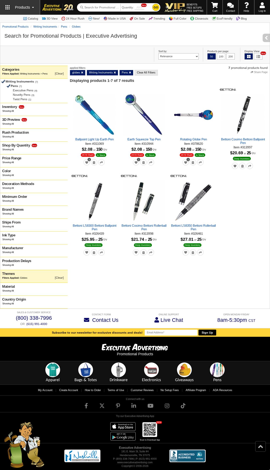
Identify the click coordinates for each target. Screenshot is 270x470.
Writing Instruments (45, 26)
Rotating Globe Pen (193, 139)
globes (76, 26)
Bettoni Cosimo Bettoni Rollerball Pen (144, 227)
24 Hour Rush (75, 18)
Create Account (68, 390)
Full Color (180, 18)
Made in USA (117, 18)
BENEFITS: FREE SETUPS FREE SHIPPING (195, 7)
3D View (52, 18)
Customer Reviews (142, 390)
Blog (244, 18)
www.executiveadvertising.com (135, 462)
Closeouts (201, 18)
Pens (64, 26)
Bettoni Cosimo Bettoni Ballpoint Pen (243, 141)
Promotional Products (15, 26)
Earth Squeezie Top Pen (144, 139)
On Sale (139, 18)
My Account (45, 390)
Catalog (33, 18)
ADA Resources (222, 390)
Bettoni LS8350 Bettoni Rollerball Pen (193, 227)
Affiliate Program (196, 390)
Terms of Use (116, 390)
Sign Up (207, 332)
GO (156, 7)
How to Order (93, 390)
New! (96, 18)
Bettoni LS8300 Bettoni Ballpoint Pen (94, 227)
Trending (159, 18)
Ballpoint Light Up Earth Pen (94, 139)
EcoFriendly (224, 18)
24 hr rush (88, 155)
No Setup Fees (170, 390)
